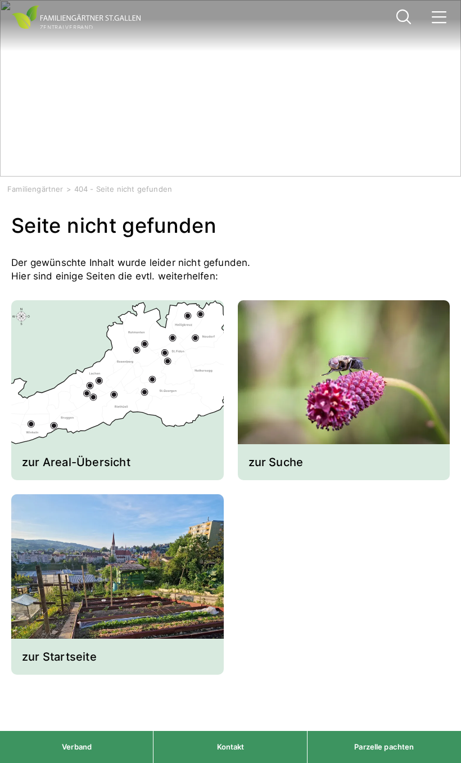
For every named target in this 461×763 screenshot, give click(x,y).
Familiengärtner (35, 188)
